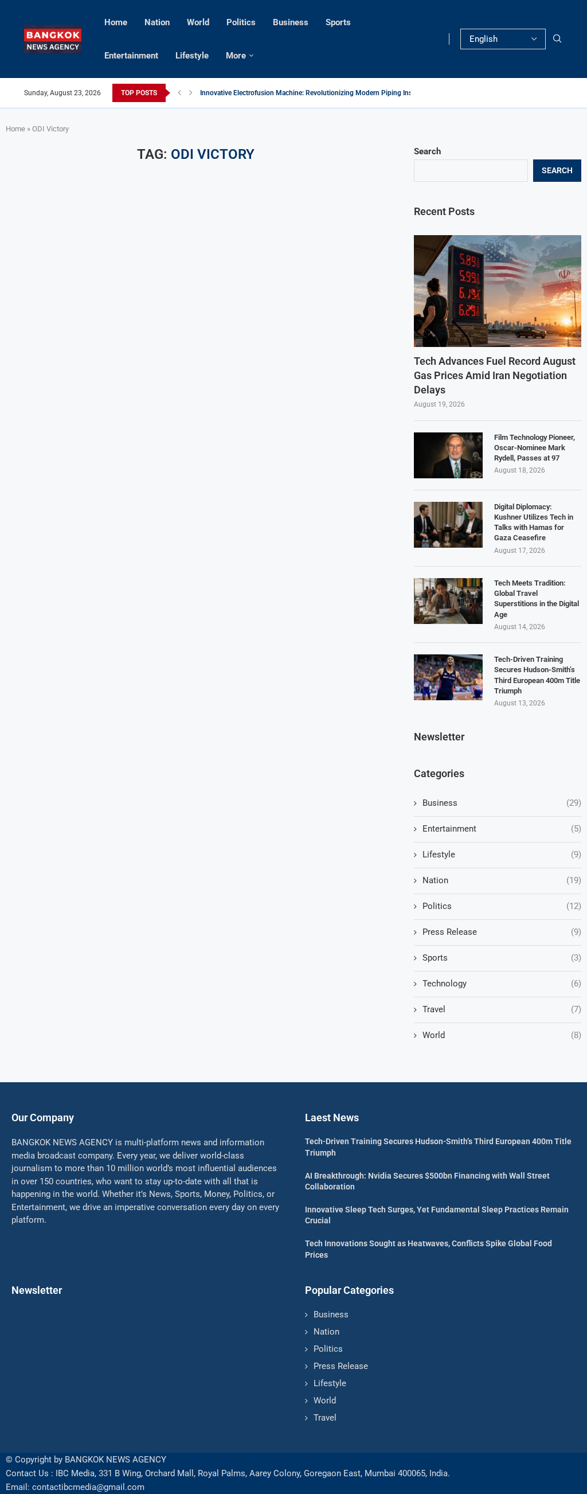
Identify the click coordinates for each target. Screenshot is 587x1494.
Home (115, 22)
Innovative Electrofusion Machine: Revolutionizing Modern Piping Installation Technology (337, 93)
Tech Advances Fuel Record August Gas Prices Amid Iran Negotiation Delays (495, 375)
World (198, 22)
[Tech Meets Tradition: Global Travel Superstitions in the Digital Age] (448, 601)
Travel (501, 1009)
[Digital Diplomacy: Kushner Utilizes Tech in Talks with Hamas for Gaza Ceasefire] (448, 525)
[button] (179, 93)
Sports (338, 22)
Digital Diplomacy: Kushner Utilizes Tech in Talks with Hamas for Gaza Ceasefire (533, 522)
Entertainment (131, 55)
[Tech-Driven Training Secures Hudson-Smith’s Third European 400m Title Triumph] (448, 677)
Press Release (501, 932)
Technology (501, 983)
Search (427, 151)
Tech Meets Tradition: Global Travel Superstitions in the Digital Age (536, 599)
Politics (241, 22)
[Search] (557, 39)
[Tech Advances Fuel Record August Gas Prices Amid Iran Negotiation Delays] (497, 291)
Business (290, 22)
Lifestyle (192, 55)
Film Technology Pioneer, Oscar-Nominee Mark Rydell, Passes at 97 (534, 447)
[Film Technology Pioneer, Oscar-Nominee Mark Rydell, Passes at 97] (448, 455)
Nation (157, 22)
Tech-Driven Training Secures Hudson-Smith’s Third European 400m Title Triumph (537, 675)
